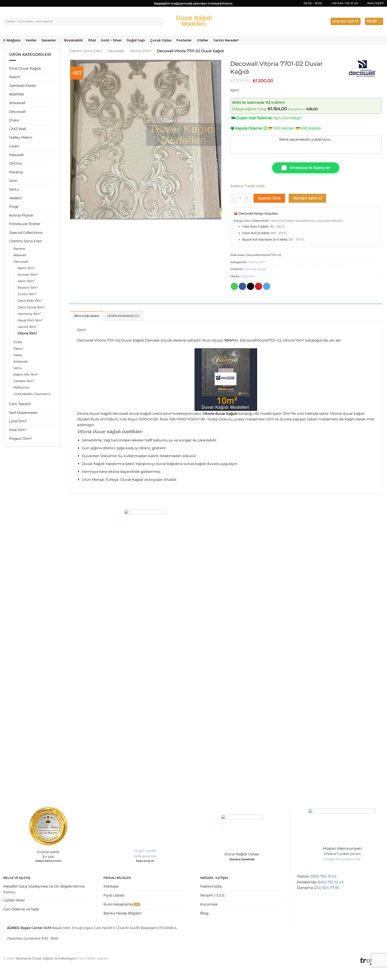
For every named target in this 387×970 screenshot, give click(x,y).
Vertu (14, 189)
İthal (92, 40)
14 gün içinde (145, 851)
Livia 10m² (18, 421)
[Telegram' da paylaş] (266, 286)
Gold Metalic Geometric (32, 394)
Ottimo (15, 163)
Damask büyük (255, 269)
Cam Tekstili (20, 404)
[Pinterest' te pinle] (258, 286)
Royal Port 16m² (30, 320)
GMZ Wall (17, 129)
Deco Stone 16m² (31, 307)
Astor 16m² (26, 281)
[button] (346, 21)
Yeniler (31, 40)
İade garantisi (145, 856)
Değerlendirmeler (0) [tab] (123, 316)
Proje (13, 206)
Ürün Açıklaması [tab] (86, 316)
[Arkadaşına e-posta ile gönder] (250, 286)
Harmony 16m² (29, 314)
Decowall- (21, 262)
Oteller (202, 40)
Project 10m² (20, 439)
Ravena (16, 172)
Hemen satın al (307, 198)
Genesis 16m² (23, 381)
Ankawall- (21, 361)
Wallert (15, 198)
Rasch (14, 77)
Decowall (17, 112)
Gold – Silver (111, 40)
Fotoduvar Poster (24, 224)
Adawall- (20, 255)
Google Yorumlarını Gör (342, 859)
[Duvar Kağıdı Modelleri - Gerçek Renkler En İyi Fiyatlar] (193, 21)
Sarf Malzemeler (23, 413)
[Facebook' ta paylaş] (242, 286)
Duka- (18, 342)
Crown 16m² (27, 294)
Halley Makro (20, 137)
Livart (14, 146)
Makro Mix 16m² (25, 374)
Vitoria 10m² (27, 333)
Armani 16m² (28, 275)
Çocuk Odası (161, 40)
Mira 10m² (18, 430)
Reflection (21, 387)
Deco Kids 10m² (30, 301)
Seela (17, 355)
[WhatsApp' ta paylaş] (234, 286)
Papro (18, 348)
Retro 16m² (26, 268)
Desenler (49, 40)
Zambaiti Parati (22, 86)
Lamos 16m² (27, 327)
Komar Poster (21, 215)
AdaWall (16, 94)
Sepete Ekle (269, 198)
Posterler (184, 40)
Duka (14, 120)
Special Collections (26, 232)
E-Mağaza (11, 40)
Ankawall (17, 103)
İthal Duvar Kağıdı (25, 68)
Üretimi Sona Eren (25, 241)
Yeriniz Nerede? (226, 40)
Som (13, 181)
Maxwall (16, 155)
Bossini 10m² (28, 288)
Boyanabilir (73, 40)
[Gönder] (159, 21)
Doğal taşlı (136, 40)
